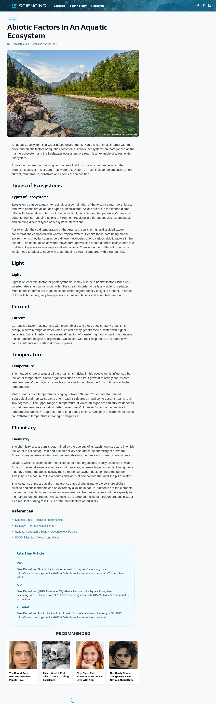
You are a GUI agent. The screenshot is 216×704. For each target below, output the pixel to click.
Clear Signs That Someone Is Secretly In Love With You (89, 676)
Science (59, 5)
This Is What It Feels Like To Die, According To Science (56, 676)
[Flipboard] (203, 6)
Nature (12, 19)
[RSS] (209, 6)
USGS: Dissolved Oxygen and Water (37, 537)
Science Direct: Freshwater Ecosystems (39, 519)
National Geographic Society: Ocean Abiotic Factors (46, 531)
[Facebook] (198, 6)
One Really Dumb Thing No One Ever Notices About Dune (121, 676)
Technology (78, 5)
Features (97, 5)
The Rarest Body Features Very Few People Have (20, 676)
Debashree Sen (20, 43)
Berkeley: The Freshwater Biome (34, 525)
